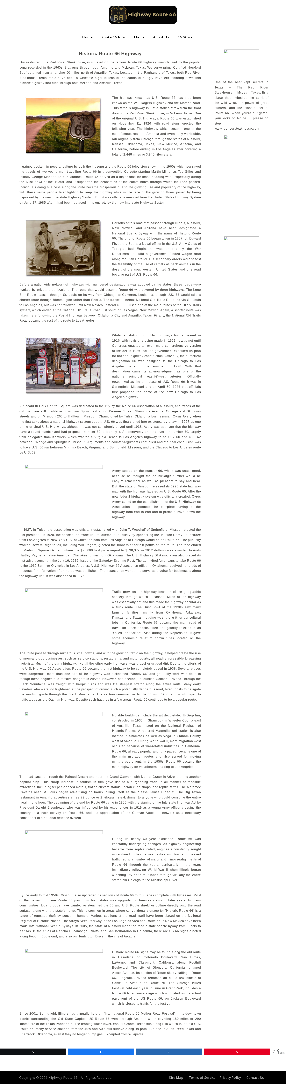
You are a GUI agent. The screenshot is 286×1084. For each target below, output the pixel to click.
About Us (161, 37)
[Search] (202, 37)
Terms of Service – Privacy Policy (215, 1077)
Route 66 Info (113, 37)
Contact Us (255, 1077)
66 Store (185, 37)
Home (87, 37)
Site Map (176, 1077)
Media (139, 37)
